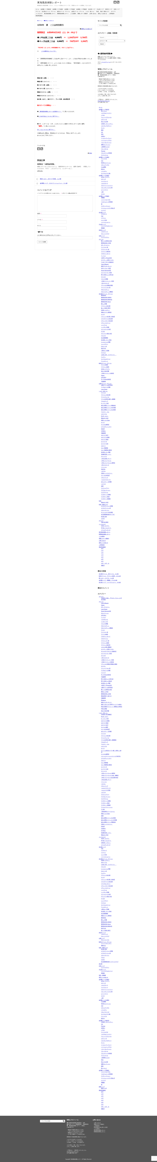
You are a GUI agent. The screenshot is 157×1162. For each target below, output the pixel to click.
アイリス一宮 (104, 247)
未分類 (100, 963)
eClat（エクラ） (105, 525)
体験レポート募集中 (83, 13)
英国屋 (103, 228)
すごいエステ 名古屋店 (107, 512)
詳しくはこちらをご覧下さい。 (46, 129)
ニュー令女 (104, 220)
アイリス (103, 392)
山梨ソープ (102, 938)
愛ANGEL (103, 295)
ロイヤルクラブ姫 (105, 173)
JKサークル (104, 862)
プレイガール (104, 149)
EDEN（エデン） (105, 310)
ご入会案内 (73, 13)
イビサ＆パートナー (106, 113)
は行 (102, 559)
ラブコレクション (105, 490)
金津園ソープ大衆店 (58, 9)
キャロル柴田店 (105, 424)
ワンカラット (104, 361)
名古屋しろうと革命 (106, 340)
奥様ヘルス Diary (105, 420)
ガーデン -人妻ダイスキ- (107, 260)
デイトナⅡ (104, 456)
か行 (102, 550)
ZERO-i (103, 136)
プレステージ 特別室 (106, 153)
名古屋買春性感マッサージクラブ (109, 961)
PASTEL (103, 469)
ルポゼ (103, 518)
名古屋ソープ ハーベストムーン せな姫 (110, 582)
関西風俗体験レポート (63, 13)
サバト (103, 128)
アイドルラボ (104, 1032)
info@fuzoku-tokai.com (104, 101)
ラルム (103, 957)
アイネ (103, 630)
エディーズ (104, 119)
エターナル (104, 414)
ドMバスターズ (105, 283)
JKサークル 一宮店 (106, 268)
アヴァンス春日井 (105, 251)
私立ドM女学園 (105, 371)
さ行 (102, 552)
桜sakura (103, 700)
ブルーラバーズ (105, 1012)
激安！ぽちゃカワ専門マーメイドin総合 (111, 704)
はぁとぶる (104, 346)
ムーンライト (104, 189)
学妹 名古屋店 (104, 522)
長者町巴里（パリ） (106, 454)
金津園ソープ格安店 (46, 9)
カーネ (103, 314)
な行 (102, 557)
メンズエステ (39, 13)
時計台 (103, 169)
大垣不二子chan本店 (106, 258)
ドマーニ (103, 218)
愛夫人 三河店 (104, 691)
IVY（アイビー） (105, 245)
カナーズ (103, 179)
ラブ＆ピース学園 (105, 387)
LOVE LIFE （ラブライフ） (108, 354)
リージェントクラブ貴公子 (108, 208)
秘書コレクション (105, 144)
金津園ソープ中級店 (70, 9)
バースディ (104, 171)
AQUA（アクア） (105, 369)
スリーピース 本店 (106, 329)
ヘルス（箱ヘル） (90, 11)
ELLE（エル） (105, 416)
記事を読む (40, 171)
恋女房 (103, 428)
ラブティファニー (105, 206)
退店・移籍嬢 (102, 975)
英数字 (103, 565)
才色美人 (103, 431)
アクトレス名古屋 (105, 395)
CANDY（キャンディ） (107, 123)
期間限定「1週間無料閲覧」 (46, 164)
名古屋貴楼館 (104, 337)
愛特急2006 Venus (106, 301)
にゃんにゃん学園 (105, 342)
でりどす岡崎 (104, 279)
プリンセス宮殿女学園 (107, 285)
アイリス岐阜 (104, 364)
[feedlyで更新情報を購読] (115, 2)
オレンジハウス (105, 939)
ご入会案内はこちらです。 (49, 51)
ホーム (37, 9)
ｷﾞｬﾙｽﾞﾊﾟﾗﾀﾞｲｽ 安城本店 (107, 262)
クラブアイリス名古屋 (107, 318)
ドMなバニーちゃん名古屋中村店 (109, 777)
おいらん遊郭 (104, 727)
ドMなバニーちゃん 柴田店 (108, 462)
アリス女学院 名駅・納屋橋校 (108, 740)
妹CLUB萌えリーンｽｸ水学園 (108, 407)
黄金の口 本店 (104, 418)
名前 (39, 213)
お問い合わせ (92, 13)
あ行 (102, 548)
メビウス (103, 484)
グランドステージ (105, 323)
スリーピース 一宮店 (106, 272)
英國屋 (103, 197)
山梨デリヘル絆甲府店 (107, 385)
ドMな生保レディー (106, 458)
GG (102, 132)
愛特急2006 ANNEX (106, 297)
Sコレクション (105, 613)
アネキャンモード (105, 253)
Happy (103, 375)
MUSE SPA (104, 516)
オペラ (103, 422)
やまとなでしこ (105, 289)
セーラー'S (104, 767)
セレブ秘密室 (104, 448)
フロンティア (104, 477)
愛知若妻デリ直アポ (106, 696)
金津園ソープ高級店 (81, 9)
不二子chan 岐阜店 (106, 379)
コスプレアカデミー (106, 125)
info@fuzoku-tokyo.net (72, 1151)
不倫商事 (103, 381)
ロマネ (103, 194)
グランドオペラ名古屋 (107, 320)
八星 (102, 192)
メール (40, 219)
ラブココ (103, 352)
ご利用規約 (111, 13)
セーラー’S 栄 (104, 443)
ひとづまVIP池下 (105, 475)
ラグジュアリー (105, 488)
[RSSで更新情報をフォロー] (118, 2)
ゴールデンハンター (106, 426)
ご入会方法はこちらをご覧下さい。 (49, 116)
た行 (102, 555)
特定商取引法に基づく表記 (101, 1127)
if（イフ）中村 (105, 403)
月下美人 (103, 830)
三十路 (103, 809)
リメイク (103, 672)
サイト (39, 225)
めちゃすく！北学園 (106, 481)
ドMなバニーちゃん (106, 460)
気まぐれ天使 (104, 121)
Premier (103, 151)
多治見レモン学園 (105, 452)
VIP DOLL (103, 377)
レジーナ (103, 210)
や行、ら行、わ (105, 563)
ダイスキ (103, 277)
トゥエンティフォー (106, 138)
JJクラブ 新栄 (104, 439)
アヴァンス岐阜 (105, 367)
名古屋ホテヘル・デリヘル (49, 11)
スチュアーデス (105, 165)
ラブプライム (104, 492)
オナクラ (113, 11)
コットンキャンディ (106, 943)
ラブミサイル (104, 155)
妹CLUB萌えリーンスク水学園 (109, 820)
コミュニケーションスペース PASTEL (111, 756)
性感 (97, 11)
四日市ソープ (108, 9)
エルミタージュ (105, 510)
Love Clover (104, 389)
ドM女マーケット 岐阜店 (107, 373)
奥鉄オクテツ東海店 (106, 312)
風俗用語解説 (39, 15)
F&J (102, 216)
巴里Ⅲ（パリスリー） (107, 473)
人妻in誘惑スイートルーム (108, 811)
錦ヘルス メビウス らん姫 (106, 578)
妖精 (102, 486)
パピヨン (103, 471)
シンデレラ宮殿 (105, 327)
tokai (90, 153)
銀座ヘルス (104, 1088)
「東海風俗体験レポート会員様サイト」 (50, 111)
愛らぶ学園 (104, 303)
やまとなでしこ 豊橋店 (107, 291)
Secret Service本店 (106, 270)
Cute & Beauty (105, 264)
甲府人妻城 (104, 708)
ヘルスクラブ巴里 (105, 790)
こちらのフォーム (105, 62)
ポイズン (103, 666)
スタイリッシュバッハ (107, 185)
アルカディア (104, 401)
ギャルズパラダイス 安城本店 (108, 651)
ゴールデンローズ (105, 530)
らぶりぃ (103, 357)
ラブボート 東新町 (106, 498)
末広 (102, 134)
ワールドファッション (107, 807)
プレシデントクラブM (106, 187)
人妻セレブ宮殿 (105, 350)
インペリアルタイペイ (107, 226)
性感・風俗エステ (104, 11)
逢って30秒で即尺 (105, 308)
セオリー (103, 445)
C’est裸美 (103, 167)
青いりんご (104, 111)
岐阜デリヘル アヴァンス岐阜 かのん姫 (110, 576)
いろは (103, 115)
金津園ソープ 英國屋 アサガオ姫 (108, 580)
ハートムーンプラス (106, 140)
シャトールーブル (105, 199)
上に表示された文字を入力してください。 (49, 235)
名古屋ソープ (91, 9)
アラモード (104, 214)
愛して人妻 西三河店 (106, 241)
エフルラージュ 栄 (106, 508)
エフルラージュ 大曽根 (107, 506)
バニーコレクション (106, 142)
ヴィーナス (104, 158)
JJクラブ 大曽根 (105, 437)
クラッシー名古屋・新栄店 (108, 316)
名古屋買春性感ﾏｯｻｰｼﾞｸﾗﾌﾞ (108, 514)
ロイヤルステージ (105, 359)
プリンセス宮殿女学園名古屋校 (109, 664)
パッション (104, 467)
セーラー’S (104, 441)
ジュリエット (104, 181)
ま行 (102, 561)
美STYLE (103, 348)
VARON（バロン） (106, 842)
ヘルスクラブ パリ (106, 479)
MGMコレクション (106, 162)
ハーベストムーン (105, 222)
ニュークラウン (105, 237)
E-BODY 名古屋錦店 (106, 714)
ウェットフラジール (106, 117)
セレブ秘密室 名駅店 (106, 450)
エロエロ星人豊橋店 (106, 647)
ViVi (102, 160)
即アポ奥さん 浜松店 (106, 681)
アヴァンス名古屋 (105, 306)
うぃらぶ (103, 255)
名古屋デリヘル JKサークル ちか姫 (108, 574)
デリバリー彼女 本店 (106, 333)
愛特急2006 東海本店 (106, 299)
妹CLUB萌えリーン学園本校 (108, 405)
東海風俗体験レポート (49, 2)
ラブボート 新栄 (105, 496)
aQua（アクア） (105, 177)
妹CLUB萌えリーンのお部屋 (108, 409)
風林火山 (103, 945)
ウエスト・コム (105, 412)
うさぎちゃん (104, 619)
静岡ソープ (102, 1086)
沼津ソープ (116, 9)
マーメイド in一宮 (105, 287)
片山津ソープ (100, 9)
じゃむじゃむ (104, 621)
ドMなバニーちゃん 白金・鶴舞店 (109, 775)
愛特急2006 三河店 (106, 243)
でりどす (103, 335)
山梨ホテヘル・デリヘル (77, 11)
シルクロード (104, 183)
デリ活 (103, 331)
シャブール (104, 325)
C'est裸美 (103, 1001)
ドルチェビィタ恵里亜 (107, 201)
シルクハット (104, 231)
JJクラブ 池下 (104, 435)
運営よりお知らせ (102, 13)
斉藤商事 (103, 433)
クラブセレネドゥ (105, 883)
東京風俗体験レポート (50, 13)
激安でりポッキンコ (106, 266)
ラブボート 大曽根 (106, 494)
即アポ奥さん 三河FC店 (107, 274)
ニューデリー (104, 344)
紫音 (102, 130)
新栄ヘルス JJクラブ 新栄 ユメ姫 (50, 179)
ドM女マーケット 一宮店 (107, 281)
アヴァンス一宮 (105, 249)
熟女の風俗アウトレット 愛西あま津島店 (111, 706)
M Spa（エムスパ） (106, 528)
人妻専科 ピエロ (105, 146)
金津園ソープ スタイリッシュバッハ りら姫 (53, 183)
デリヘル (38, 11)
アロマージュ (104, 638)
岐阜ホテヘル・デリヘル (63, 11)
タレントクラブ (105, 233)
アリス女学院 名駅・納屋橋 (108, 399)
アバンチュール (105, 397)
